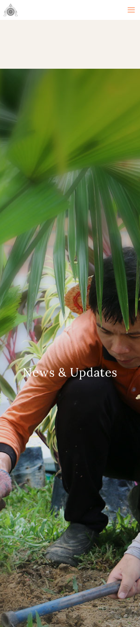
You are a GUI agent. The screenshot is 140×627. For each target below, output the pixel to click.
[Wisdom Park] (10, 10)
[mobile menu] (131, 9)
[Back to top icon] (126, 613)
